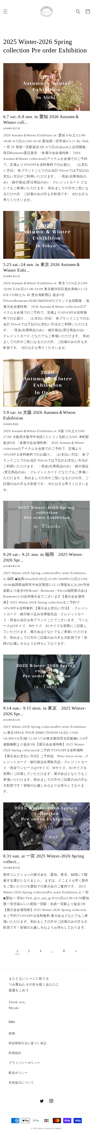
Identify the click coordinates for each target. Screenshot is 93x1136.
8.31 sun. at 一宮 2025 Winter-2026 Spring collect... (43, 859)
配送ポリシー (18, 1072)
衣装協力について (21, 1082)
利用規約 (15, 1053)
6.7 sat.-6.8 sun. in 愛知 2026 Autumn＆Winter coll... (41, 119)
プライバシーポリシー (24, 1062)
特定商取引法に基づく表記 (27, 1043)
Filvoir (41, 1128)
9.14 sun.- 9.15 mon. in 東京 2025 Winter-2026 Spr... (44, 711)
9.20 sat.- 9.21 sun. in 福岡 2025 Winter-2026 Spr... (43, 557)
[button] (5, 11)
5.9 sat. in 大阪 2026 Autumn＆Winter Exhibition (39, 415)
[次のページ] (75, 951)
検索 (12, 1033)
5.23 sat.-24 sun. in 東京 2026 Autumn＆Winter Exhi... (41, 267)
